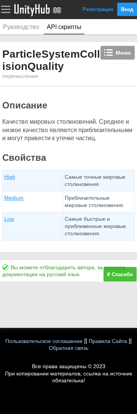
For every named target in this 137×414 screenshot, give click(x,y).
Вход (127, 9)
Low (9, 219)
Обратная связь (68, 348)
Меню (123, 53)
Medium (14, 198)
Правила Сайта (108, 341)
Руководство (21, 27)
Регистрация (98, 9)
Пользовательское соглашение (44, 341)
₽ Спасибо (120, 274)
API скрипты (64, 27)
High (9, 177)
